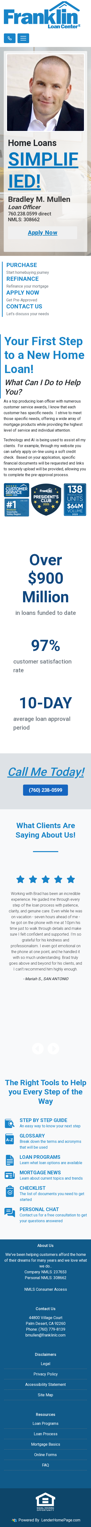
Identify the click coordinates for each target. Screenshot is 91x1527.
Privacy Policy (45, 1374)
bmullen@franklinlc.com (45, 1335)
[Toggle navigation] (23, 38)
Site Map (45, 1395)
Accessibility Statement (45, 1384)
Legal (45, 1363)
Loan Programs (45, 1423)
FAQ (45, 1465)
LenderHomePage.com (60, 1520)
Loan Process (46, 1434)
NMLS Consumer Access (45, 1289)
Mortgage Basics (45, 1444)
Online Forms (45, 1454)
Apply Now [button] (42, 232)
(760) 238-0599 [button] (45, 790)
